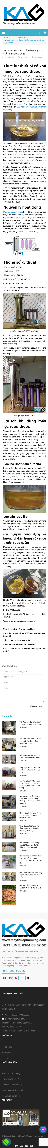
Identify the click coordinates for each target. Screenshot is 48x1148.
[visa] (24, 1146)
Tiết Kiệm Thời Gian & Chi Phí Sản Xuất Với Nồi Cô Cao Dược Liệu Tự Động (30, 741)
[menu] (3, 33)
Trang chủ (8, 38)
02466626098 (11, 1015)
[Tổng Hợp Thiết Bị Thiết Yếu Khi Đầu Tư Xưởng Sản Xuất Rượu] (9, 771)
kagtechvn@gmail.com (15, 1019)
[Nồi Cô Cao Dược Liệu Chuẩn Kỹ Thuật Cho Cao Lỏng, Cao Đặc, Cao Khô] (9, 816)
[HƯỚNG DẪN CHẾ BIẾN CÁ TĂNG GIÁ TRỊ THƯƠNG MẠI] (9, 894)
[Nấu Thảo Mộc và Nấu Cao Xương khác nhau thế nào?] (9, 759)
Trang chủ (7, 1047)
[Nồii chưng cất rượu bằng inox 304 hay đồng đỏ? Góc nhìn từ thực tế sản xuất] (9, 846)
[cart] (45, 32)
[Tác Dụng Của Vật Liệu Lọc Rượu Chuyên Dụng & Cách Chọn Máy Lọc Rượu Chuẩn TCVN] (9, 785)
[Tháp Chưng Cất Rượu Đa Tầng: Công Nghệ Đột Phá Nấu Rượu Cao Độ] (9, 832)
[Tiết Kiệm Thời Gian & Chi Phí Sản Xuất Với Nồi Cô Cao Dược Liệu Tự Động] (9, 745)
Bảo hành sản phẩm (11, 1096)
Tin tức (6, 1058)
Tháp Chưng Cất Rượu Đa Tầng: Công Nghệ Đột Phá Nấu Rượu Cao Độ (29, 828)
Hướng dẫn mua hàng (12, 1085)
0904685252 (24, 1015)
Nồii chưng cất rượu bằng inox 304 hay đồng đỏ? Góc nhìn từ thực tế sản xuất (29, 845)
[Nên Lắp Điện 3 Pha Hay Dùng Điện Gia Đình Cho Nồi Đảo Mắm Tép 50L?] (9, 876)
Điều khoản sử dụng (11, 1074)
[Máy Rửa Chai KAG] (9, 728)
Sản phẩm (7, 1052)
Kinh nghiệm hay (21, 38)
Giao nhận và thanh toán (13, 1090)
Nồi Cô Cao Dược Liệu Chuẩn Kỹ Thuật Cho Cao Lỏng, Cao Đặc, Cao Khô (30, 815)
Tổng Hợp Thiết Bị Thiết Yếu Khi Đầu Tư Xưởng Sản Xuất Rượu (29, 770)
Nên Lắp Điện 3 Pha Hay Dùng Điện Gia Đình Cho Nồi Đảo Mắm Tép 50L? (30, 875)
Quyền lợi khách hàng (12, 1079)
